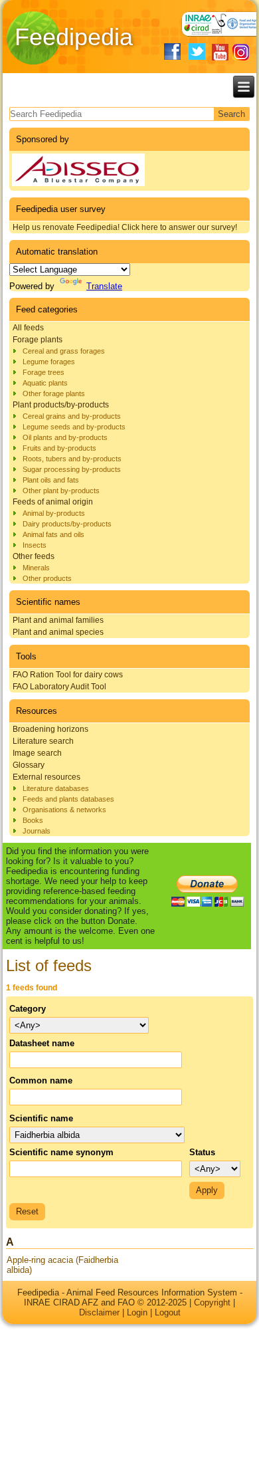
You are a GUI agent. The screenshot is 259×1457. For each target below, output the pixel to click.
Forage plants (37, 339)
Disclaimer (99, 1312)
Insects (34, 545)
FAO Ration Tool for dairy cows (68, 674)
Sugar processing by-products (72, 469)
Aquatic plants (45, 383)
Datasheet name (41, 1043)
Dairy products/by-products (67, 524)
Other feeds (33, 556)
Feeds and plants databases (68, 799)
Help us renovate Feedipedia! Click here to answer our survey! (125, 227)
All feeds (28, 327)
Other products (47, 578)
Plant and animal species (58, 632)
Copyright (212, 1302)
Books (33, 820)
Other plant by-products (61, 491)
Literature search (43, 741)
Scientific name (41, 1118)
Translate (104, 286)
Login (137, 1312)
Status (202, 1152)
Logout (168, 1312)
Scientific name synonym (61, 1152)
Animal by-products (54, 513)
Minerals (36, 568)
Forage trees (43, 372)
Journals (36, 831)
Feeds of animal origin (53, 501)
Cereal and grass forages (64, 351)
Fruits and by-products (59, 448)
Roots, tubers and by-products (72, 459)
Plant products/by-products (61, 404)
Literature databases (56, 788)
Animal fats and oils (53, 534)
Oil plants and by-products (65, 437)
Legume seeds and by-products (74, 427)
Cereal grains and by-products (72, 416)
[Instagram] (240, 52)
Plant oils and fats (51, 480)
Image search (37, 753)
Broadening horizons (50, 729)
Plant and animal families (58, 620)
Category (27, 1009)
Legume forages (49, 362)
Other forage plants (54, 393)
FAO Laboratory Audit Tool (59, 686)
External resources (46, 777)
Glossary (28, 765)
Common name (40, 1080)
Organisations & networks (64, 810)
